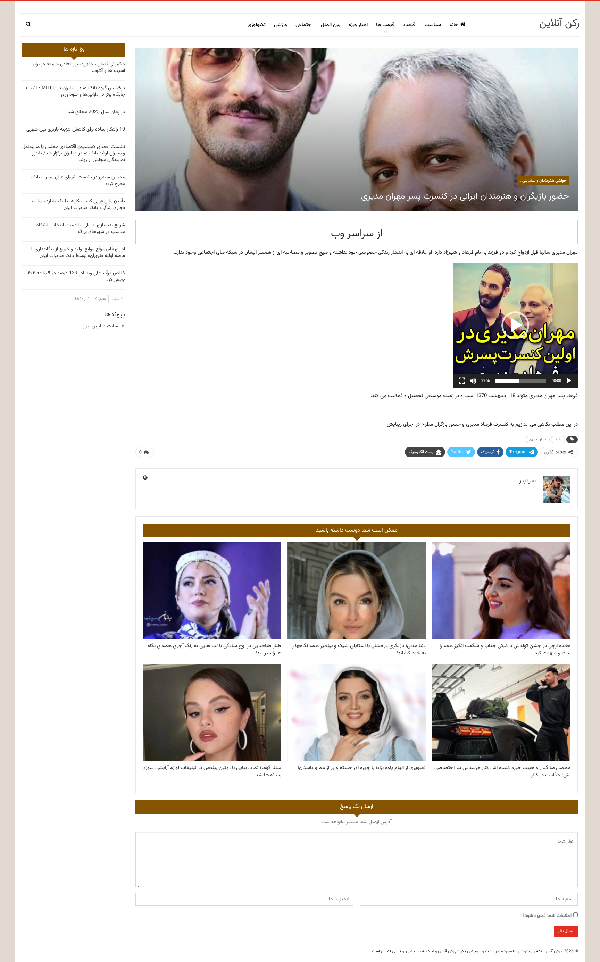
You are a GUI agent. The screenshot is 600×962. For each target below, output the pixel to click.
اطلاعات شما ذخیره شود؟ (547, 916)
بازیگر (557, 439)
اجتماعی (303, 25)
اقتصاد (409, 25)
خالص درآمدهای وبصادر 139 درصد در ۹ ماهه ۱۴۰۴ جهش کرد (75, 276)
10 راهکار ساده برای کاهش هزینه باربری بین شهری (75, 129)
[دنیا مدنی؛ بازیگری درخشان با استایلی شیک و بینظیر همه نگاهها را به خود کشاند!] (357, 590)
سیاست (433, 25)
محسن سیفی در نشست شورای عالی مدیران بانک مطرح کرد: (78, 181)
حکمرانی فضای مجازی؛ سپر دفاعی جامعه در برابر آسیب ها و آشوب (79, 67)
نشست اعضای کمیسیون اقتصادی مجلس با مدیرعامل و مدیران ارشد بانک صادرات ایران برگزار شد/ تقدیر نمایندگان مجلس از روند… (73, 153)
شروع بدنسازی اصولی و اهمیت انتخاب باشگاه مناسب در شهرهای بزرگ (80, 228)
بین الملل (330, 25)
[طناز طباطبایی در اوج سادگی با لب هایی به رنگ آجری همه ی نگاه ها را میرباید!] (212, 590)
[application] (515, 325)
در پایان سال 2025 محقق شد (96, 112)
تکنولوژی (257, 25)
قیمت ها (385, 25)
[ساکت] (472, 380)
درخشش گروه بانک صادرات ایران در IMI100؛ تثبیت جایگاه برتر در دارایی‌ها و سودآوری (75, 91)
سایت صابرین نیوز (100, 326)
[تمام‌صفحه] (461, 380)
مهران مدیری (537, 439)
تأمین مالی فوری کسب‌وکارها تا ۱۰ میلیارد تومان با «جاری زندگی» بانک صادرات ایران (77, 205)
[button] (515, 325)
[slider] (520, 381)
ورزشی (280, 25)
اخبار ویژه (358, 25)
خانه (453, 25)
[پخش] (568, 380)
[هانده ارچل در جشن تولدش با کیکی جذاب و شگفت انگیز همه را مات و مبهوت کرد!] (501, 590)
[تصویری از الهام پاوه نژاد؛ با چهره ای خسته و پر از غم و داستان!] (357, 712)
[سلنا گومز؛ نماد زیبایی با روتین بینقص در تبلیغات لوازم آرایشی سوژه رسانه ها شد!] (212, 712)
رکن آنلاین (559, 23)
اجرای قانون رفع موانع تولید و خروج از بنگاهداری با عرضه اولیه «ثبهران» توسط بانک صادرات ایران (78, 252)
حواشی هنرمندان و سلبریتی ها (542, 180)
